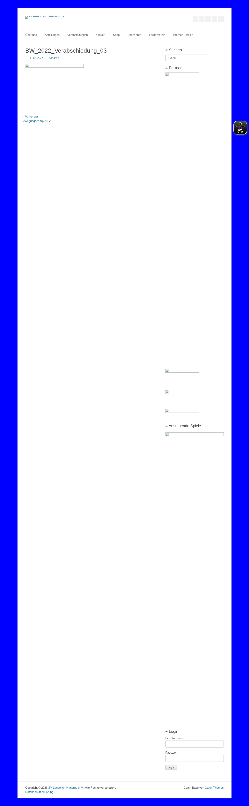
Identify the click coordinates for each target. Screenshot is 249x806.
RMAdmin (53, 58)
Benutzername (174, 738)
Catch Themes (214, 787)
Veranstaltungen (77, 34)
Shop (116, 34)
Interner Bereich (183, 34)
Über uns (31, 34)
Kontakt (100, 34)
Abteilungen (52, 34)
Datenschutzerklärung (39, 792)
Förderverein (157, 34)
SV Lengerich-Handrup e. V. (66, 787)
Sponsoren (134, 34)
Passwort (171, 752)
